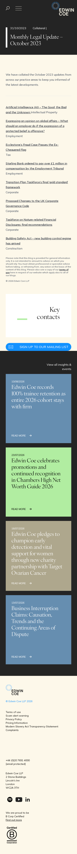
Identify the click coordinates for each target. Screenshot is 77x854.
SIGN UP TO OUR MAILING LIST (44, 347)
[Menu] (8, 8)
